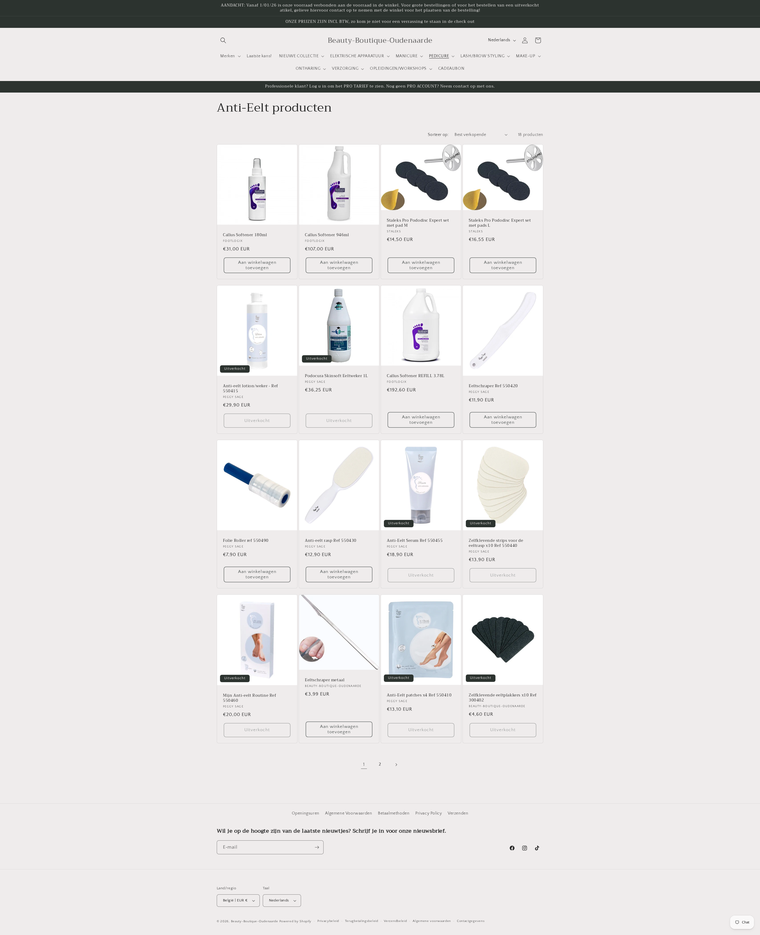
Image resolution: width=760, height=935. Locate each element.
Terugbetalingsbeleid (361, 921)
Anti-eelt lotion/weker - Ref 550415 (250, 389)
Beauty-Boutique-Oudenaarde (254, 921)
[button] (223, 40)
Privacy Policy (428, 813)
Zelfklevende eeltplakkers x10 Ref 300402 (503, 698)
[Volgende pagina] (396, 764)
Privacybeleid (328, 921)
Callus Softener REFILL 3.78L (416, 376)
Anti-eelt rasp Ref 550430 (331, 540)
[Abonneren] (316, 847)
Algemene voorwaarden (432, 921)
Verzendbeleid (395, 921)
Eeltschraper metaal (324, 680)
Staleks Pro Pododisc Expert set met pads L (500, 223)
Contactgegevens (471, 921)
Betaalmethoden (393, 813)
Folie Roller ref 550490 (246, 540)
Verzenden (458, 813)
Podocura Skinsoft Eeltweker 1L (336, 376)
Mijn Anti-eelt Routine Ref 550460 (249, 698)
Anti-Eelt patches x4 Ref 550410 (419, 695)
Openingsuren (305, 813)
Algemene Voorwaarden (348, 813)
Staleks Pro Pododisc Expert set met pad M (418, 223)
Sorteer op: (438, 134)
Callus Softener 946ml (327, 235)
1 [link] (364, 764)
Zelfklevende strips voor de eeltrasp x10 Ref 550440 (496, 543)
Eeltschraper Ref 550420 (493, 386)
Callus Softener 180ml (245, 235)
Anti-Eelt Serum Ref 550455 (415, 540)
